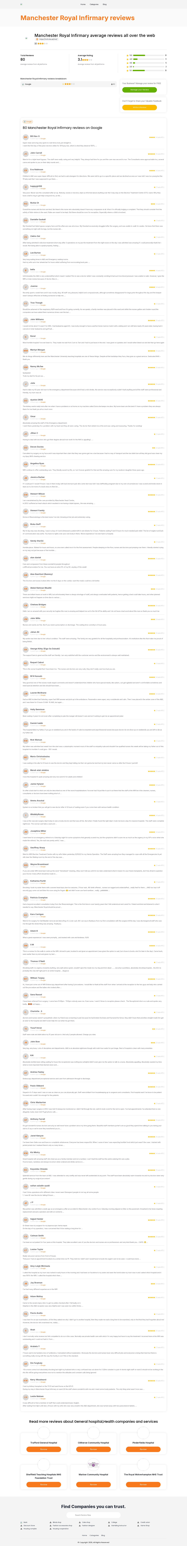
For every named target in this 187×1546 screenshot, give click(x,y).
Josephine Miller (38, 831)
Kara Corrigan (37, 914)
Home (83, 4)
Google (29, 121)
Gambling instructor (119, 1526)
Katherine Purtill (38, 881)
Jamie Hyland (37, 784)
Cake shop (86, 1522)
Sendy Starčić (37, 541)
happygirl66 (36, 186)
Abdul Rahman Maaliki (41, 588)
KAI (32, 1055)
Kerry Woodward (38, 1379)
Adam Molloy (36, 1296)
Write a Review (139, 107)
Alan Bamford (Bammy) (41, 574)
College (114, 1522)
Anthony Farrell (37, 1119)
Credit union (145, 1522)
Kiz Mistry (35, 1152)
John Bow (35, 1041)
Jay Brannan (36, 1283)
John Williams (37, 319)
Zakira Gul (35, 236)
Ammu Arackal (37, 800)
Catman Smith (37, 1235)
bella (32, 269)
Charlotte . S (36, 1011)
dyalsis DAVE (36, 400)
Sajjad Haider (36, 1219)
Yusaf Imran (36, 1028)
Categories (94, 4)
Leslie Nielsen (37, 1396)
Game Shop (145, 1526)
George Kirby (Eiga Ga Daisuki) (45, 649)
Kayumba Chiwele (39, 1169)
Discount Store (29, 1526)
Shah (32, 1330)
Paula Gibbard (37, 1086)
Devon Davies (37, 447)
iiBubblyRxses (37, 814)
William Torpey (37, 978)
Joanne (33, 286)
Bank (25, 1522)
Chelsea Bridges (38, 604)
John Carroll (36, 153)
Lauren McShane (38, 693)
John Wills (35, 618)
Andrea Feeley (37, 1072)
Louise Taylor (36, 1249)
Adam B (34, 931)
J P (31, 1202)
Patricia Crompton (39, 897)
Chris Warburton (38, 1102)
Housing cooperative (61, 1529)
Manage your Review (139, 89)
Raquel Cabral (37, 662)
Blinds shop (57, 1522)
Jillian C (34, 433)
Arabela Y (35, 1346)
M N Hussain (36, 676)
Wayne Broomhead (39, 864)
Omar (32, 416)
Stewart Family (37, 510)
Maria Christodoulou (40, 756)
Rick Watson (36, 740)
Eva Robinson (36, 169)
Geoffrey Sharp (37, 847)
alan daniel (35, 557)
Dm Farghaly (36, 1363)
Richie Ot (34, 203)
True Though (36, 303)
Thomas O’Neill (37, 961)
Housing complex (30, 1529)
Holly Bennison (37, 709)
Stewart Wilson (37, 494)
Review (43, 1449)
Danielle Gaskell (38, 219)
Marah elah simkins (39, 770)
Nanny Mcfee (36, 366)
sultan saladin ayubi (40, 1186)
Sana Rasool (36, 994)
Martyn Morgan (37, 350)
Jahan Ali (34, 632)
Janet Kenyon (37, 1136)
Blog (104, 4)
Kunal (33, 336)
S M (32, 944)
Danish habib (36, 723)
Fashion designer (88, 1526)
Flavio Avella (36, 1313)
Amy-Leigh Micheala (40, 1266)
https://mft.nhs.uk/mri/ (48, 39)
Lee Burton (35, 253)
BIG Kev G (35, 136)
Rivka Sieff (35, 524)
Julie (32, 383)
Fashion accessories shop (62, 1526)
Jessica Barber (37, 477)
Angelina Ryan (37, 463)
